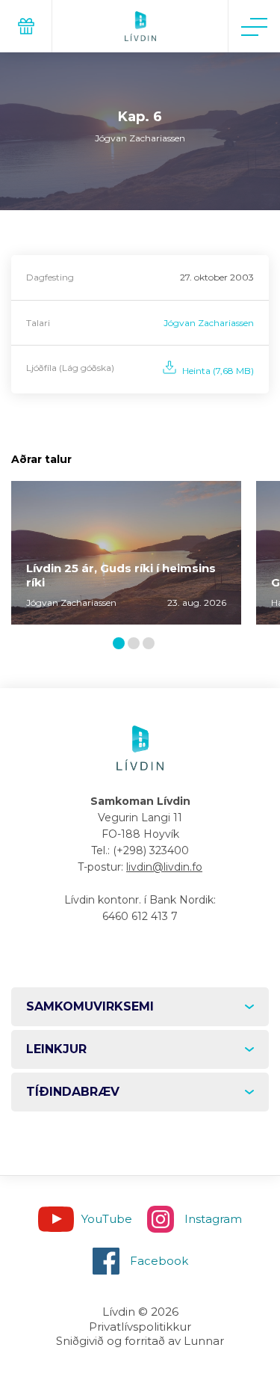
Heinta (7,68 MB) (218, 370)
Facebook (159, 1261)
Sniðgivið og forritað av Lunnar (140, 1341)
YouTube (106, 1219)
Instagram (213, 1219)
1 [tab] (121, 644)
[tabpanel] (126, 553)
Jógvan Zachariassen (209, 322)
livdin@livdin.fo (164, 867)
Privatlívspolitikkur (140, 1326)
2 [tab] (137, 644)
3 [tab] (152, 644)
